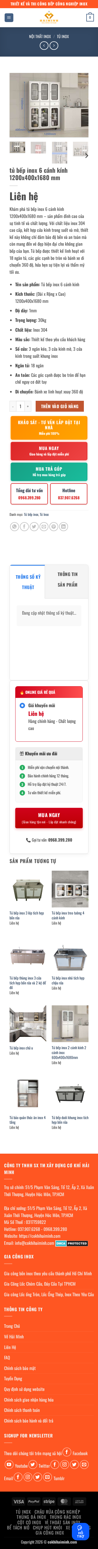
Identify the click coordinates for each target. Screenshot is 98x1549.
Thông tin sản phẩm (68, 579)
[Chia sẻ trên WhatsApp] (14, 526)
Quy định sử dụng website (24, 1389)
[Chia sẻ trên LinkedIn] (63, 526)
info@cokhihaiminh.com (34, 1243)
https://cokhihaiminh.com (39, 1236)
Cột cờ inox (29, 1522)
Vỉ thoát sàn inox (63, 1522)
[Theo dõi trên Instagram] (64, 1464)
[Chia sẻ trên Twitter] (34, 526)
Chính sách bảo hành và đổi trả (28, 1420)
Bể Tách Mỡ (18, 1527)
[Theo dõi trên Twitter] (32, 1464)
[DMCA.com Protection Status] (71, 1243)
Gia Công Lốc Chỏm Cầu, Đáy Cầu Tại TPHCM (40, 1283)
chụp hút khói (47, 1527)
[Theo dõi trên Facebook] (66, 1452)
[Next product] (44, 45)
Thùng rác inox (65, 1517)
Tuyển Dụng (13, 1378)
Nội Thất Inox (40, 36)
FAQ (7, 1357)
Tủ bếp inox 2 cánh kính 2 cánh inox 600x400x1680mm (69, 1052)
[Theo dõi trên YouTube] (9, 1464)
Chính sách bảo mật (20, 1368)
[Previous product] (54, 45)
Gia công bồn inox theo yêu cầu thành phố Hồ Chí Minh (48, 1273)
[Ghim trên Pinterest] (53, 526)
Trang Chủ (12, 1326)
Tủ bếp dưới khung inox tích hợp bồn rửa (70, 1120)
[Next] (80, 105)
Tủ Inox (63, 36)
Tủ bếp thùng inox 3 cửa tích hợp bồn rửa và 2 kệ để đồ (28, 983)
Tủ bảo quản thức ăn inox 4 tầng (28, 1120)
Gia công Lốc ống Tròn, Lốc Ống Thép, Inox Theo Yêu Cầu (49, 1294)
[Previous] (18, 105)
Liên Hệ (10, 1347)
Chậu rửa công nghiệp (57, 1511)
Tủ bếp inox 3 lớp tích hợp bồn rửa (27, 915)
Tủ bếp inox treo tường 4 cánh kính (68, 915)
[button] (9, 17)
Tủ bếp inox (31, 514)
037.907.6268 (29, 1229)
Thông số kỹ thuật (28, 582)
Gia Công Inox (50, 1532)
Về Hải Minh (14, 1336)
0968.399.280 (55, 1229)
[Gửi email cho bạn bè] (43, 526)
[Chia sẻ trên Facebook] (24, 526)
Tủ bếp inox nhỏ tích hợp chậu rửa (68, 980)
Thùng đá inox (31, 1517)
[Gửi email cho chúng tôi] (84, 1464)
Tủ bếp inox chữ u (21, 1048)
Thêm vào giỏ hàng (60, 406)
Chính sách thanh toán (22, 1410)
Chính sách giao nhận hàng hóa (29, 1399)
